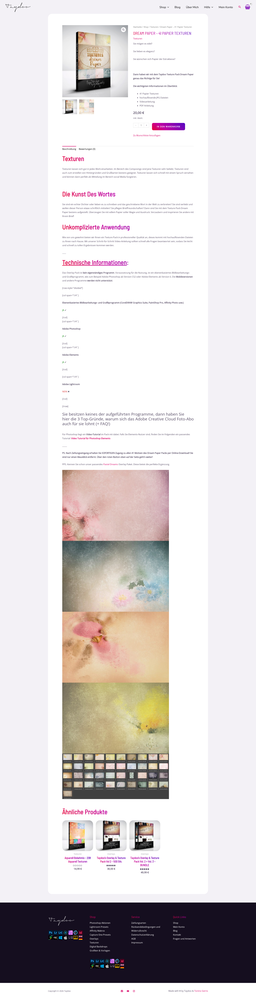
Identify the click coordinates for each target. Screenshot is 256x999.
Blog (177, 7)
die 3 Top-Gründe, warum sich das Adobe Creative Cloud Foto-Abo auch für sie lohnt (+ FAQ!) (128, 421)
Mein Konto (226, 7)
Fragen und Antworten (184, 938)
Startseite (137, 27)
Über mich (192, 7)
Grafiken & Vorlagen (100, 950)
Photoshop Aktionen (100, 922)
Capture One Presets (100, 934)
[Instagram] (134, 991)
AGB (133, 938)
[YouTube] (128, 991)
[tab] (69, 149)
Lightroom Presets (99, 926)
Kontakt (177, 934)
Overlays (94, 938)
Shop (162, 7)
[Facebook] (122, 991)
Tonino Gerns (201, 990)
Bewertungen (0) (87, 149)
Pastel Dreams (110, 464)
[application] (167, 7)
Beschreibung (69, 149)
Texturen (154, 27)
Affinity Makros (97, 930)
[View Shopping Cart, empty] (247, 7)
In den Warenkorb (168, 126)
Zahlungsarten (138, 922)
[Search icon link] (239, 7)
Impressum (137, 942)
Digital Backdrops (98, 946)
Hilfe (207, 7)
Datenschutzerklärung (142, 934)
